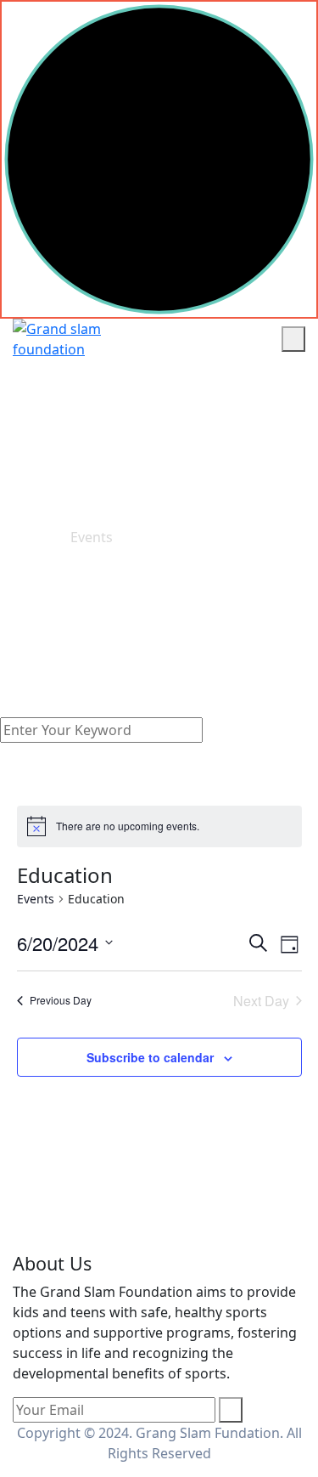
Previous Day (61, 1000)
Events (35, 899)
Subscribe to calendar (150, 1057)
